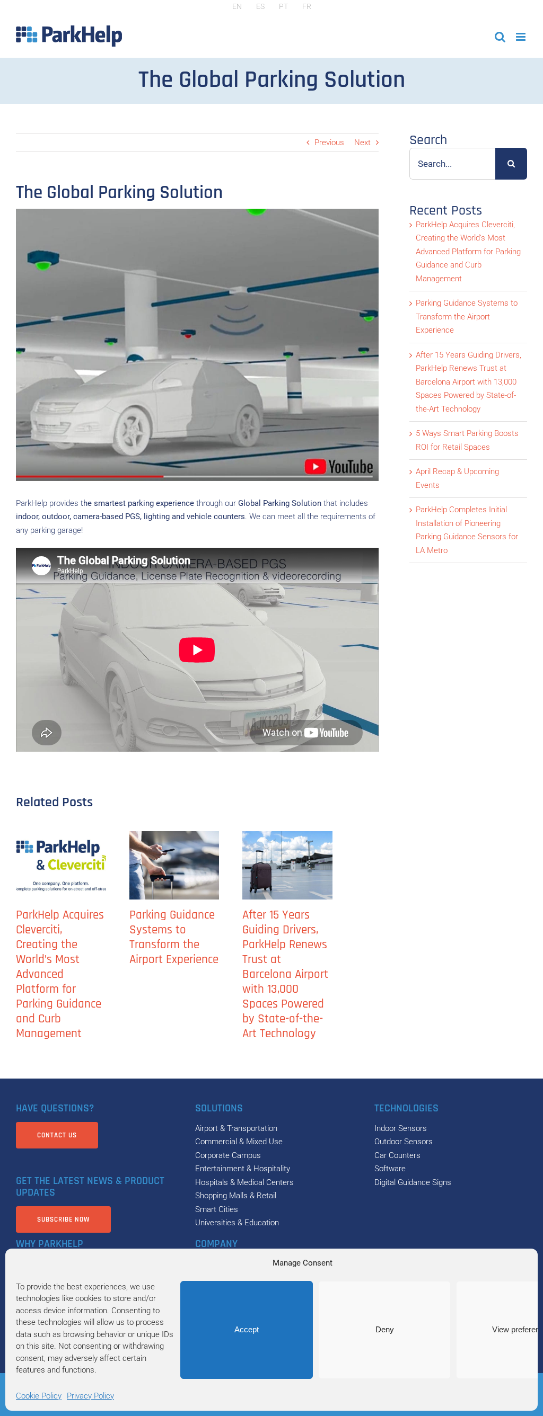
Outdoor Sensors (403, 1141)
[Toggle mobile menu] (521, 36)
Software (390, 1168)
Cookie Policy (39, 1396)
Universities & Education (237, 1222)
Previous (329, 142)
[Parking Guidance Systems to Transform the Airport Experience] (174, 865)
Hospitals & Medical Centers (244, 1182)
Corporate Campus (228, 1155)
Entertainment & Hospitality (242, 1168)
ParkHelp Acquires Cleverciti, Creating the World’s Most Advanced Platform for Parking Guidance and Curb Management (60, 974)
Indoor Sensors (400, 1128)
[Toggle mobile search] (500, 36)
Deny (384, 1329)
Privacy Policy (90, 1396)
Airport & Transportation (236, 1128)
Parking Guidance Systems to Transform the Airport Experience (173, 937)
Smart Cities (216, 1209)
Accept (246, 1329)
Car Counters (397, 1155)
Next (362, 142)
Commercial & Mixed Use (239, 1141)
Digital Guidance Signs (412, 1182)
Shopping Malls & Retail (235, 1195)
